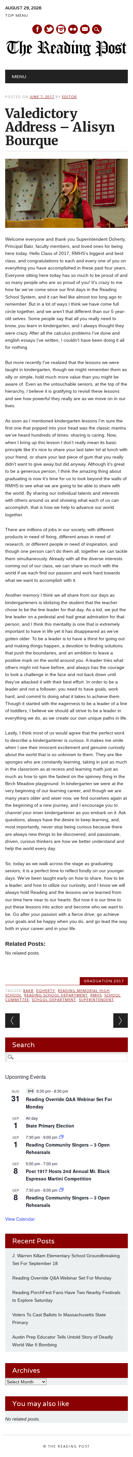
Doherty (45, 990)
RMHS (96, 995)
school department (54, 999)
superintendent (96, 999)
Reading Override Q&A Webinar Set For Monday (61, 1277)
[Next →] (120, 1020)
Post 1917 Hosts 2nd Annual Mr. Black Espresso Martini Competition (68, 1175)
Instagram (61, 29)
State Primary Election (50, 1125)
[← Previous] (12, 1020)
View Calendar (20, 1219)
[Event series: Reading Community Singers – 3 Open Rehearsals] (61, 1137)
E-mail (85, 29)
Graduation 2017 (104, 981)
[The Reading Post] (66, 54)
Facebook (37, 29)
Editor (69, 96)
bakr (28, 990)
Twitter (49, 29)
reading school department (56, 995)
